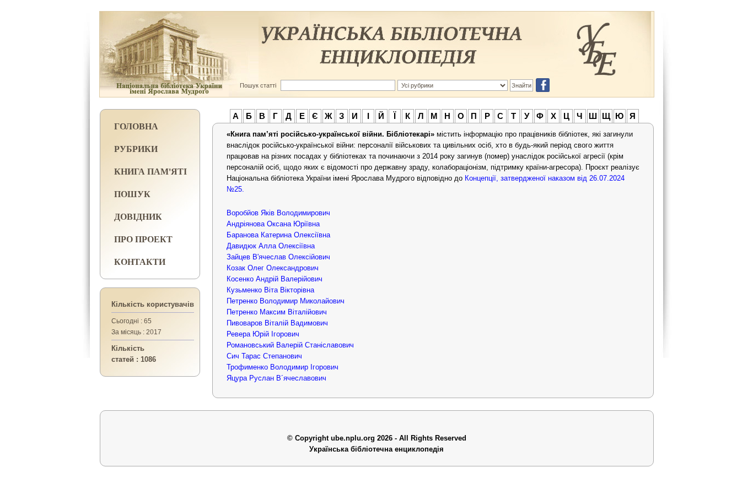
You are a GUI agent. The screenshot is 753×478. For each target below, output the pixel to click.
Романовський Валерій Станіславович (290, 345)
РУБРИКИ (136, 148)
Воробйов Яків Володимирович (278, 213)
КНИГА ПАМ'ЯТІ (150, 171)
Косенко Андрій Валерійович (274, 279)
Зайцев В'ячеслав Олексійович (278, 257)
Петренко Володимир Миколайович (286, 301)
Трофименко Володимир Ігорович (282, 367)
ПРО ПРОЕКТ (143, 238)
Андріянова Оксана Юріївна (273, 224)
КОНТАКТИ (139, 261)
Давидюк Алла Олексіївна (271, 246)
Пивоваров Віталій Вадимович (277, 323)
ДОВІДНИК (138, 216)
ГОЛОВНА (136, 126)
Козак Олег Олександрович (273, 268)
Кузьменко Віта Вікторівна (270, 290)
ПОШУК (132, 193)
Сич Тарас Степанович (264, 356)
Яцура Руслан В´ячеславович (276, 378)
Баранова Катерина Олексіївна (278, 235)
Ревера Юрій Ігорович (263, 334)
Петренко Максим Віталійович (277, 312)
